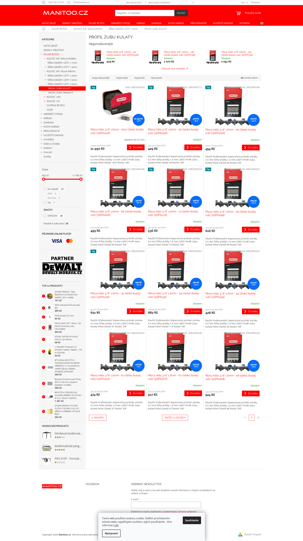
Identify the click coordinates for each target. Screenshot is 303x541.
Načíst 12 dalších (175, 417)
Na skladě (56, 188)
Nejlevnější (122, 77)
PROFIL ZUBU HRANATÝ (60, 92)
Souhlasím (192, 520)
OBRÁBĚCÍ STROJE (53, 113)
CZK (243, 2)
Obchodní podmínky (159, 2)
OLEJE (50, 109)
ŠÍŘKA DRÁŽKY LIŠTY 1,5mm (62, 79)
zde (116, 525)
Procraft (48, 152)
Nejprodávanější (101, 77)
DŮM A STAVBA (52, 143)
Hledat (181, 13)
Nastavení (111, 533)
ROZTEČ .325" (54, 96)
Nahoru (99, 417)
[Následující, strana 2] (251, 417)
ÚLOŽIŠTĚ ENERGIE (54, 135)
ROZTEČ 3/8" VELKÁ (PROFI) (61, 71)
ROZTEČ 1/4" (53, 101)
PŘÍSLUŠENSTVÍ (52, 130)
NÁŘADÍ (48, 118)
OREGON (55, 215)
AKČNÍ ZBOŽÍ (50, 45)
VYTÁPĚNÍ (49, 139)
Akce (52, 193)
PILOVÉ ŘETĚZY (51, 54)
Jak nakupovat (134, 2)
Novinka (54, 197)
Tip (51, 202)
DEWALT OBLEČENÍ (54, 50)
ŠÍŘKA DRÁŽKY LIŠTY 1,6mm (62, 84)
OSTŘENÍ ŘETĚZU (56, 105)
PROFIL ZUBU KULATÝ (59, 88)
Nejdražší (139, 77)
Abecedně (156, 77)
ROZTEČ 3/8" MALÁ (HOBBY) (61, 58)
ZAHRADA (49, 122)
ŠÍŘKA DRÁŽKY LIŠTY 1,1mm (62, 62)
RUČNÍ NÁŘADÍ (51, 126)
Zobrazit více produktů (173, 68)
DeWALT (48, 147)
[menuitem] (49, 23)
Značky (47, 156)
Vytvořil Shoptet (252, 534)
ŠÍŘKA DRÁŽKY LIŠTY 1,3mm (62, 67)
